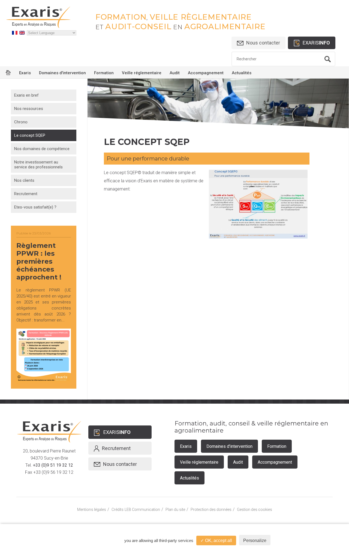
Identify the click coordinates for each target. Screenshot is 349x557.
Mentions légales (91, 509)
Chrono (21, 122)
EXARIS (316, 43)
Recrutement (25, 193)
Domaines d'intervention (62, 72)
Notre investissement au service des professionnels (38, 164)
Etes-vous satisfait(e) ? (35, 207)
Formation (104, 72)
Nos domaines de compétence (42, 148)
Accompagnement (206, 72)
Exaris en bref (26, 95)
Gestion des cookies (254, 509)
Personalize (254, 540)
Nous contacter (263, 43)
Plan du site (175, 509)
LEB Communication (142, 509)
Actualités (241, 72)
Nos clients (24, 180)
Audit (175, 72)
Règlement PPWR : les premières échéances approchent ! (38, 261)
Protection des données (211, 509)
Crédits (118, 509)
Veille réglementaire (141, 72)
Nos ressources (28, 108)
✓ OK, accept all (216, 540)
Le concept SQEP (29, 135)
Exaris (25, 72)
